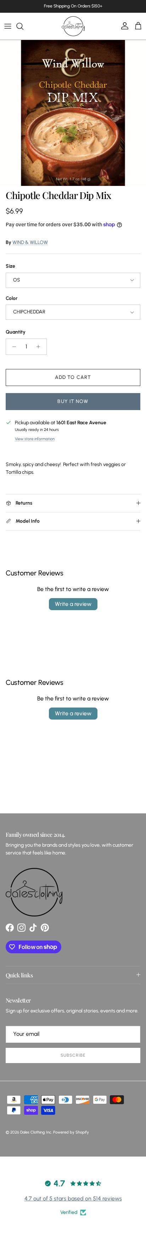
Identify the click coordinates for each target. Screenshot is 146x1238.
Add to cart (73, 377)
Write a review (73, 604)
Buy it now (72, 401)
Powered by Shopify (71, 1132)
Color (11, 298)
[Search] (23, 26)
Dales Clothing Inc (35, 1132)
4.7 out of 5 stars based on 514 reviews (73, 1198)
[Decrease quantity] (12, 346)
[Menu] (8, 26)
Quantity (16, 332)
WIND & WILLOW (30, 242)
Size (10, 266)
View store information (35, 438)
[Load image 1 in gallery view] (73, 113)
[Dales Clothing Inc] (73, 26)
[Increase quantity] (40, 346)
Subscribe (73, 1055)
